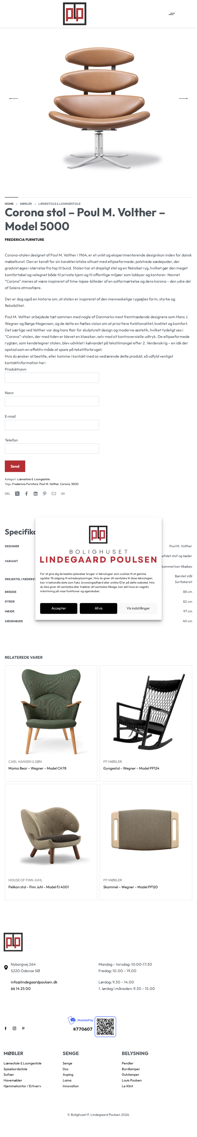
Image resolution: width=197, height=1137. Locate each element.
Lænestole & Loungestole (59, 203)
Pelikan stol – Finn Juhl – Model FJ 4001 (38, 887)
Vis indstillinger (138, 608)
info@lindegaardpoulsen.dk (34, 982)
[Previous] (13, 98)
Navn (9, 392)
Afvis (98, 608)
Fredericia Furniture (24, 239)
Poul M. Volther (49, 484)
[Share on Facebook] (26, 493)
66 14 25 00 (21, 988)
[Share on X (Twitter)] (17, 493)
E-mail (10, 416)
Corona (65, 484)
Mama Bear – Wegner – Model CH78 (37, 768)
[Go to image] (11, 197)
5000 (75, 484)
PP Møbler (112, 761)
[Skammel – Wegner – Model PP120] (146, 830)
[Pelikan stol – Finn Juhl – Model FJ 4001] (51, 830)
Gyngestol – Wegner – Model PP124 (131, 768)
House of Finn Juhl (25, 880)
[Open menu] (171, 14)
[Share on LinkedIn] (35, 493)
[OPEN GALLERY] (98, 98)
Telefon (11, 440)
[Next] (183, 98)
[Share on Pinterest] (45, 493)
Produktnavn (15, 369)
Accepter (58, 608)
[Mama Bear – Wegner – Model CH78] (51, 711)
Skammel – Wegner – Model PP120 (130, 887)
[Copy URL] (63, 493)
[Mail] (54, 493)
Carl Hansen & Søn (25, 761)
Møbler (26, 203)
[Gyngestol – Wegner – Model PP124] (146, 711)
